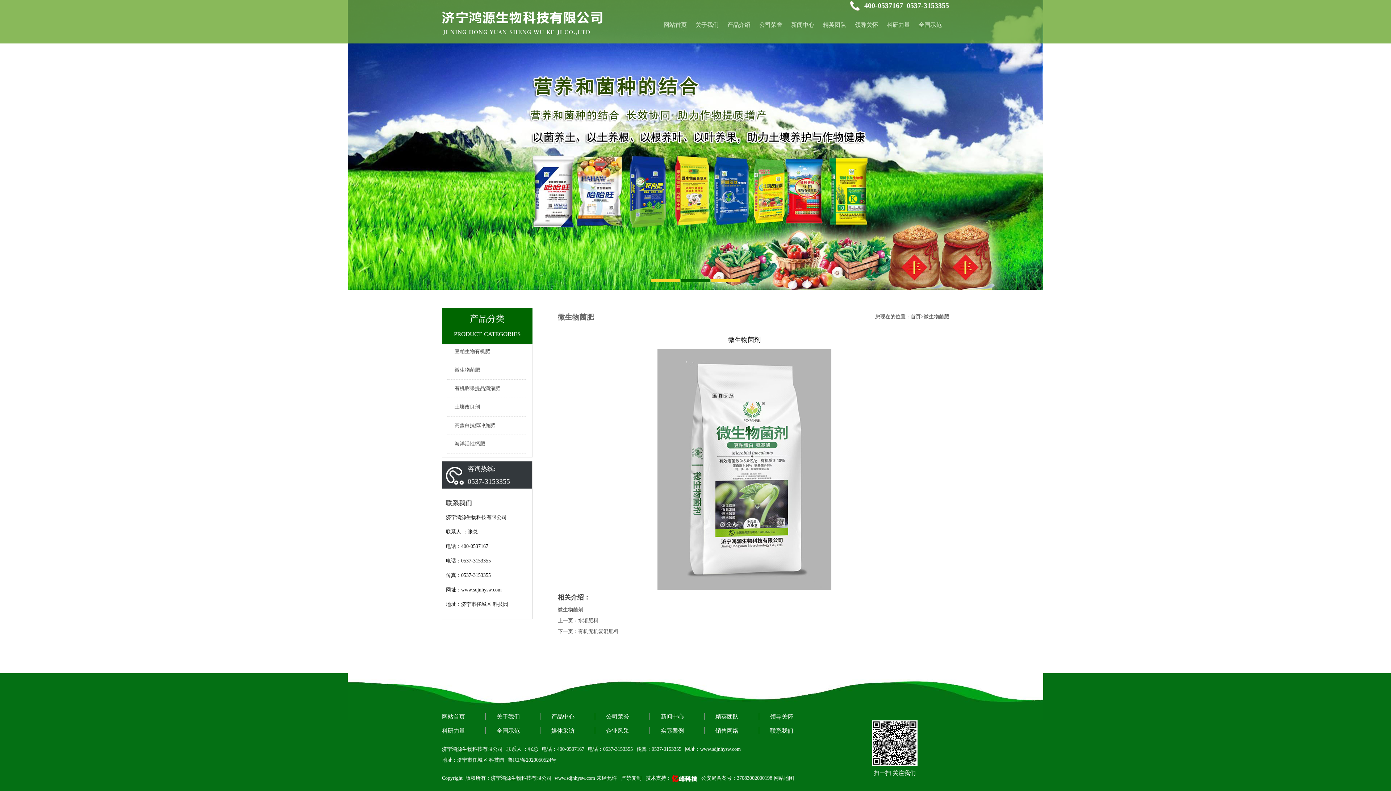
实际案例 (672, 731)
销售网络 (727, 731)
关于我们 (707, 25)
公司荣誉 (770, 25)
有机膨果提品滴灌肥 (477, 388)
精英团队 (834, 25)
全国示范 (930, 25)
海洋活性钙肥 (470, 444)
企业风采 (617, 731)
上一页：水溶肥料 (578, 620)
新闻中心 (802, 25)
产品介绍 (739, 25)
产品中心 (563, 716)
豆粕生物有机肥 (472, 351)
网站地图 (784, 778)
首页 (916, 316)
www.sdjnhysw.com (575, 778)
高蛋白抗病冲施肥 (475, 425)
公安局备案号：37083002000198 (736, 778)
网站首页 (453, 716)
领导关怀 (866, 25)
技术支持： (658, 778)
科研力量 (898, 25)
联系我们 (781, 731)
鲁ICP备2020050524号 (532, 760)
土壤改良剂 (467, 407)
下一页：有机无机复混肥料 (588, 631)
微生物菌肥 (467, 370)
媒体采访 (563, 731)
